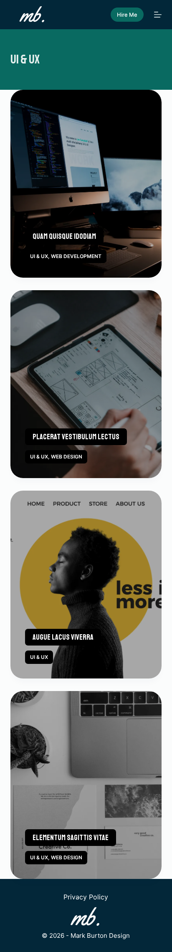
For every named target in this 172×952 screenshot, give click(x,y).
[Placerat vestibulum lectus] (86, 384)
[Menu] (158, 14)
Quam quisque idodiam (64, 236)
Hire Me (127, 14)
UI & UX (39, 256)
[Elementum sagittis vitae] (86, 785)
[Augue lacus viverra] (86, 585)
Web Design (66, 456)
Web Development (76, 256)
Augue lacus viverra (63, 637)
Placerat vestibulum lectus (76, 436)
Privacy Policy (85, 897)
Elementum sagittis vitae (71, 837)
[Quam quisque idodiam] (86, 184)
